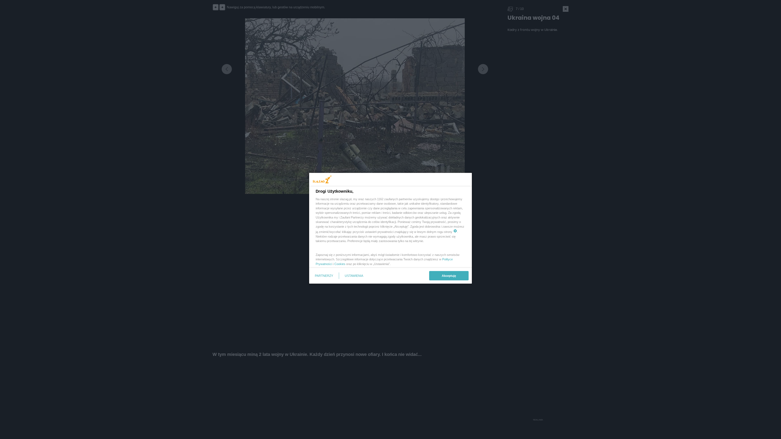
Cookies (339, 263)
